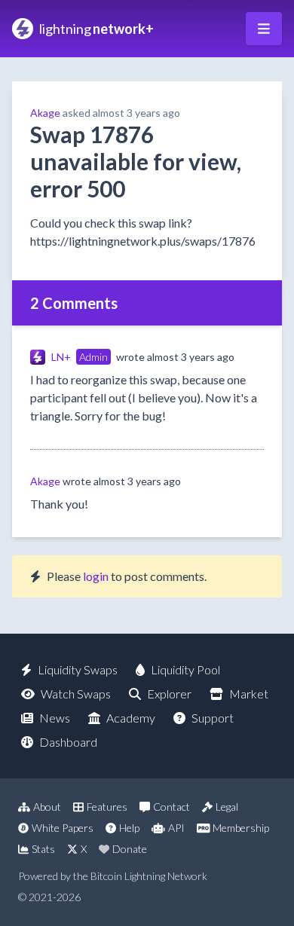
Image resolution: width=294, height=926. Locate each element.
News (54, 718)
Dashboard (68, 742)
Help (129, 827)
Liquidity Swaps (78, 669)
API (176, 827)
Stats (43, 848)
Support (212, 718)
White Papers (62, 827)
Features (107, 806)
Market (248, 693)
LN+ (61, 356)
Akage (45, 112)
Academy (130, 718)
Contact (171, 806)
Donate (129, 848)
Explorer (169, 693)
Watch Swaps (76, 693)
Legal (227, 806)
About (47, 806)
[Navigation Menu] (264, 28)
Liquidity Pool (185, 669)
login (96, 576)
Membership (241, 827)
